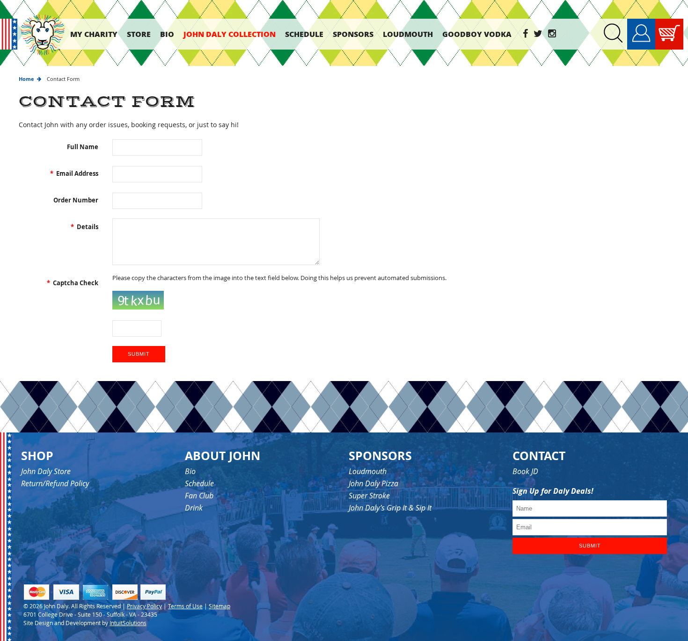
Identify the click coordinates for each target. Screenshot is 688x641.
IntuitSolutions (128, 623)
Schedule (199, 483)
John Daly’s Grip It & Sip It (390, 508)
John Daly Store (46, 471)
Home (26, 78)
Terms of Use (185, 606)
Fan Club (199, 495)
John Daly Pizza (373, 483)
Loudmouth (368, 471)
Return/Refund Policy (55, 483)
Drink (194, 508)
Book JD (525, 471)
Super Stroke (369, 495)
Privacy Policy (144, 606)
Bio (190, 471)
